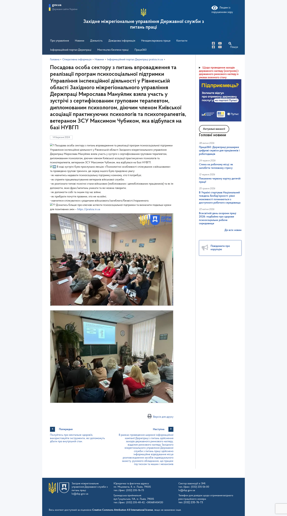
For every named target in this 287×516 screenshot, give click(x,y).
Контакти (181, 40)
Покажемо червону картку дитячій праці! (219, 180)
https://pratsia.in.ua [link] (88, 209)
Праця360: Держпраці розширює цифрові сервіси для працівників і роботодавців (219, 150)
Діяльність (96, 40)
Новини (79, 40)
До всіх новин (233, 230)
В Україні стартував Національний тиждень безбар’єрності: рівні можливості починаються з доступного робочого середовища (219, 197)
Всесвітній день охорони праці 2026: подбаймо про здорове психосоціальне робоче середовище (217, 218)
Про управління (59, 40)
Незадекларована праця (155, 40)
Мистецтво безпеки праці (113, 50)
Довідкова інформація (121, 40)
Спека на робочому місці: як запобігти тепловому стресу (216, 166)
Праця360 (141, 50)
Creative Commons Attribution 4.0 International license (122, 510)
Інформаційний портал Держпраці (70, 50)
